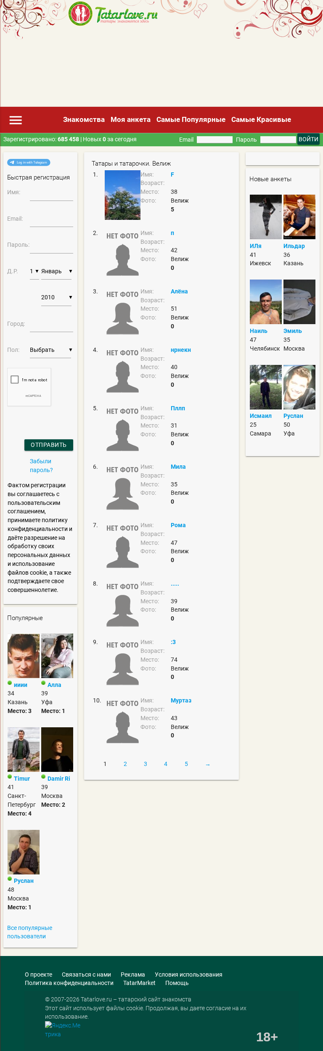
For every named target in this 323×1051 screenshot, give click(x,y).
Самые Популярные (190, 119)
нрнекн (181, 349)
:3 (173, 642)
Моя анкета (131, 119)
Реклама (133, 974)
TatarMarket (139, 983)
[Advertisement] (142, 69)
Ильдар (294, 246)
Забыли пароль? (41, 465)
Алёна (179, 291)
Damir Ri (59, 778)
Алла (54, 684)
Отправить (49, 444)
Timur (22, 778)
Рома (178, 525)
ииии (20, 684)
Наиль (258, 330)
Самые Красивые (261, 119)
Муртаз (181, 700)
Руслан (24, 880)
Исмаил (261, 415)
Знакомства (84, 119)
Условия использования (188, 974)
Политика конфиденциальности (69, 983)
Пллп (178, 408)
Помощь (177, 983)
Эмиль (292, 330)
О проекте (38, 974)
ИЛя (256, 246)
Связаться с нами (86, 974)
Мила (178, 466)
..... (175, 583)
